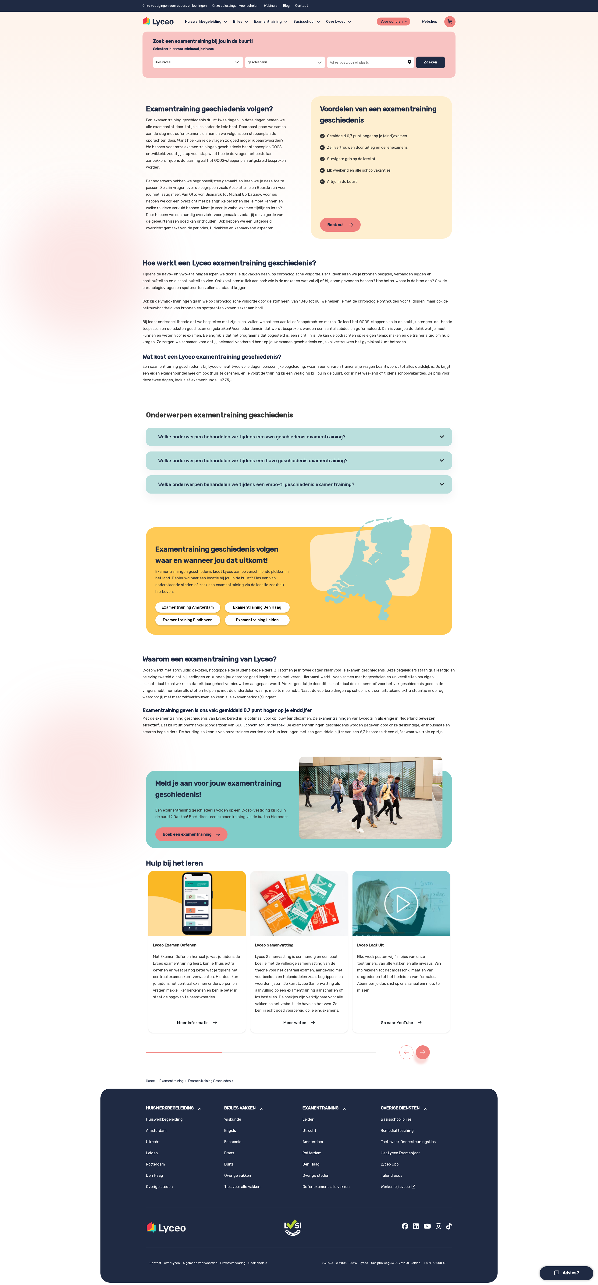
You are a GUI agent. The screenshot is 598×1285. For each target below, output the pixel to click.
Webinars (271, 6)
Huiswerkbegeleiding (203, 21)
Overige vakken (237, 1175)
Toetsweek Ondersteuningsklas (408, 1142)
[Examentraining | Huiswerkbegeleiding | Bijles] (158, 21)
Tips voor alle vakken (242, 1186)
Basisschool (303, 21)
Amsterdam (156, 1130)
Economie (232, 1142)
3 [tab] (300, 1052)
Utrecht (153, 1142)
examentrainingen (334, 718)
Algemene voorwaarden (200, 1263)
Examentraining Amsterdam (188, 607)
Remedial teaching (397, 1130)
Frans (229, 1153)
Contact (301, 6)
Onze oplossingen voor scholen (235, 6)
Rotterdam (155, 1164)
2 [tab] (223, 1052)
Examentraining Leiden (257, 620)
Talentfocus (391, 1175)
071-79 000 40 (436, 1263)
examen (162, 718)
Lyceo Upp (390, 1164)
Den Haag (154, 1175)
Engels (230, 1130)
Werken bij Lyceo (396, 1186)
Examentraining (268, 21)
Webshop (429, 21)
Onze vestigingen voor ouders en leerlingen (174, 6)
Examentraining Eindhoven (188, 620)
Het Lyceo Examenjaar (400, 1153)
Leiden (152, 1153)
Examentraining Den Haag (257, 607)
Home (150, 1081)
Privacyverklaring (233, 1263)
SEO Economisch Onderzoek (260, 725)
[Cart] (450, 21)
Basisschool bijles (396, 1119)
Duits (229, 1164)
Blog (286, 6)
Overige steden (159, 1186)
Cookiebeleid (257, 1263)
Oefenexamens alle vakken (326, 1186)
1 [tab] (184, 1052)
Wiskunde (232, 1119)
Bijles (237, 21)
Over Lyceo (172, 1263)
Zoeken (430, 62)
